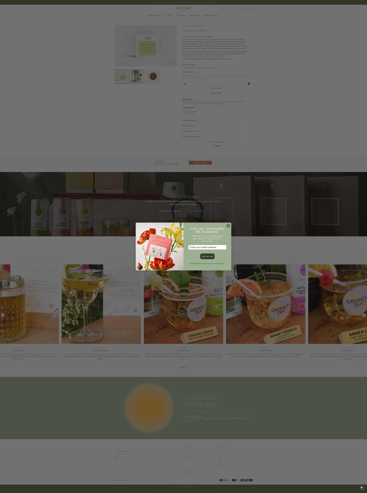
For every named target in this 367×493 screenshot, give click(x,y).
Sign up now (207, 256)
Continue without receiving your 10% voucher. (207, 263)
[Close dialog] (228, 226)
